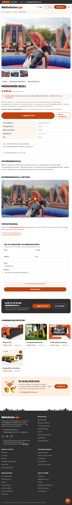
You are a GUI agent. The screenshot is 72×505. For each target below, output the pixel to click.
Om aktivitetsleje (6, 476)
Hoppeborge (41, 438)
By (37, 256)
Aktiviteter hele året (44, 423)
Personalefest (42, 461)
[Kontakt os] (68, 501)
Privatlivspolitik (42, 491)
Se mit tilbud (59, 306)
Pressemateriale (6, 488)
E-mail (38, 250)
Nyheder (3, 482)
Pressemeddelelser (7, 491)
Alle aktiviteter (42, 420)
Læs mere (25, 444)
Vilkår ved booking (43, 488)
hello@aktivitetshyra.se (19, 227)
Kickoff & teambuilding (45, 455)
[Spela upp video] (35, 198)
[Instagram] (7, 436)
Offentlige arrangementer (17, 81)
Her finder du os (6, 479)
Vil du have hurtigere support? (36, 284)
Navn (6, 250)
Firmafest (4, 452)
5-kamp (15, 12)
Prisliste (40, 482)
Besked (6, 270)
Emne (5, 263)
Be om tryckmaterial (12, 234)
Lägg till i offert (29, 116)
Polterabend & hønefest (8, 461)
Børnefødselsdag (43, 429)
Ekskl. (5, 2)
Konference (41, 458)
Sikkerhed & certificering (45, 485)
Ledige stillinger (6, 485)
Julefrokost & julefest (44, 464)
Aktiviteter (8, 12)
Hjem (2, 12)
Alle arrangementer (7, 467)
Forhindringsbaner (43, 441)
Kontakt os (60, 7)
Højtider (40, 432)
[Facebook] (3, 436)
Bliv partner (4, 494)
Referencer (4, 464)
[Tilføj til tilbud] (20, 326)
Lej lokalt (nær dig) (43, 426)
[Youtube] (11, 436)
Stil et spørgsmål (62, 116)
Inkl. (14, 2)
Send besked (35, 289)
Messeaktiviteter (43, 452)
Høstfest (4, 458)
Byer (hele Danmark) (44, 435)
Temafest (4, 455)
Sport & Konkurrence (33, 81)
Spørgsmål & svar (43, 479)
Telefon (6, 256)
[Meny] (69, 7)
